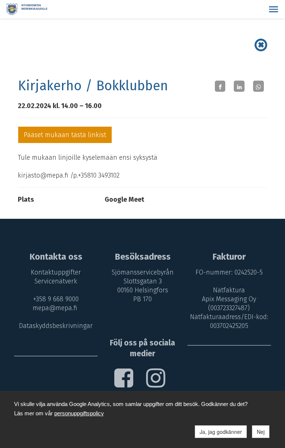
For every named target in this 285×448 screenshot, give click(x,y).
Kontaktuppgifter (56, 272)
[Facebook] (220, 86)
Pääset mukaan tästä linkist (65, 135)
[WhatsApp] (258, 86)
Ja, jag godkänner (221, 431)
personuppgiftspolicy (79, 413)
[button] (273, 9)
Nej (261, 431)
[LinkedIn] (239, 86)
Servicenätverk (56, 281)
